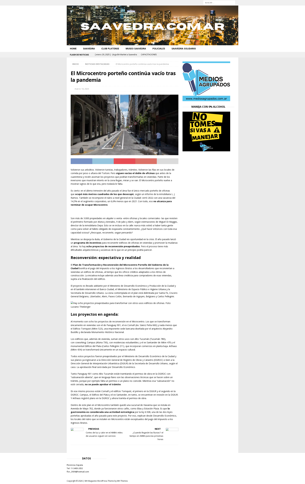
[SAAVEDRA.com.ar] (152, 43)
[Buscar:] (219, 2)
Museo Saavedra (136, 48)
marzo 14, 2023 (82, 88)
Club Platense (110, 48)
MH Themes (122, 481)
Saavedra (89, 48)
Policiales (158, 48)
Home (73, 48)
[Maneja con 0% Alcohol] (206, 149)
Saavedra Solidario (184, 48)
